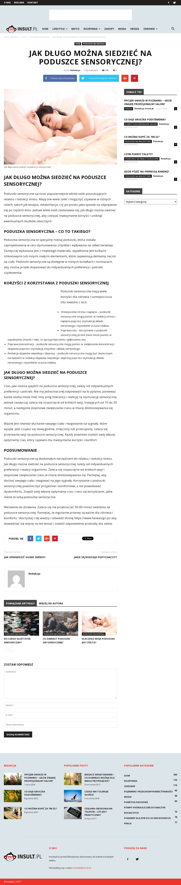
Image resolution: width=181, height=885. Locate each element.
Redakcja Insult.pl (144, 108)
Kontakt (32, 2)
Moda (122, 28)
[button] (173, 29)
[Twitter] (174, 2)
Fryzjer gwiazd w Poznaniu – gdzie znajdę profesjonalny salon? (148, 102)
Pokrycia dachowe (136, 802)
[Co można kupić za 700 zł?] (13, 813)
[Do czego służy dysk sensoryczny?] (21, 623)
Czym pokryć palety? (138, 154)
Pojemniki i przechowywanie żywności (148, 791)
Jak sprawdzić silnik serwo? (25, 557)
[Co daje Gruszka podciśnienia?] (13, 796)
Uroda (134, 28)
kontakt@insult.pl (82, 867)
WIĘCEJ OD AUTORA (51, 603)
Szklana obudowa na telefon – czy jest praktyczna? (98, 811)
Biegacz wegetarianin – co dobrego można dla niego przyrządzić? (99, 777)
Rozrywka (91, 28)
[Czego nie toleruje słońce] (73, 796)
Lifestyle (58, 28)
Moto (75, 28)
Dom (45, 28)
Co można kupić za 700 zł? (142, 136)
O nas (7, 2)
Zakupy (109, 28)
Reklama (19, 2)
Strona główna (11, 36)
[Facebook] (168, 2)
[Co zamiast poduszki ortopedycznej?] (60, 623)
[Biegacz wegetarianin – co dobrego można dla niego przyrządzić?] (73, 779)
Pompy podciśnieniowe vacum (141, 124)
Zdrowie (149, 28)
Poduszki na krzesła (94, 43)
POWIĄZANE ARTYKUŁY (20, 603)
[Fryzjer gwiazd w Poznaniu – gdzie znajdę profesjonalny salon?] (13, 779)
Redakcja (75, 70)
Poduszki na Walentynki (138, 141)
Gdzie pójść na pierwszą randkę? (146, 171)
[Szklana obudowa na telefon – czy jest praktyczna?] (73, 813)
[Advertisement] (90, 15)
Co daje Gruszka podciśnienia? (145, 119)
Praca (128, 823)
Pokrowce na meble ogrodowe (141, 158)
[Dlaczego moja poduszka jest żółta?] (99, 623)
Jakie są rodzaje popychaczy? (95, 557)
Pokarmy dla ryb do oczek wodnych (147, 818)
